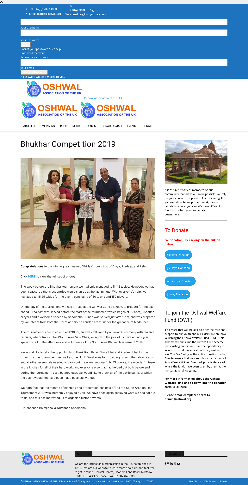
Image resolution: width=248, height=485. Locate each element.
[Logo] (50, 119)
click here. (180, 387)
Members (48, 126)
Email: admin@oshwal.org (45, 13)
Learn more (172, 214)
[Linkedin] (77, 10)
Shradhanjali (112, 126)
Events (132, 126)
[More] (78, 427)
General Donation (178, 255)
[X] (33, 427)
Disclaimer (210, 481)
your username (30, 27)
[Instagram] (73, 10)
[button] (71, 6)
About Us (29, 126)
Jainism (91, 126)
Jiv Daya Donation (178, 268)
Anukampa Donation (180, 281)
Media (76, 126)
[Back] (91, 6)
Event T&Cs (195, 481)
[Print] (69, 427)
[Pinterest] (42, 427)
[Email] (60, 427)
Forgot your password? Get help (41, 49)
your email (27, 68)
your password (30, 40)
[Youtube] (84, 10)
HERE (32, 276)
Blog (63, 126)
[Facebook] (71, 10)
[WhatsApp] (51, 427)
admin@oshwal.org (178, 399)
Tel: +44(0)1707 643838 (43, 9)
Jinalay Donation (177, 294)
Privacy (223, 481)
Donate (148, 126)
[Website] (81, 10)
